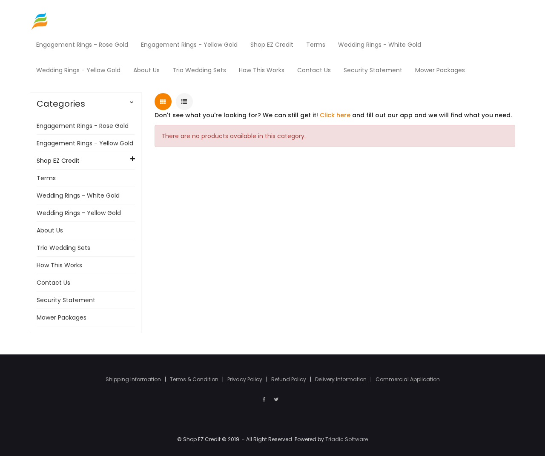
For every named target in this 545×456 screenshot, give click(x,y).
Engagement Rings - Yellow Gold (85, 143)
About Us (50, 230)
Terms (46, 178)
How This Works (59, 265)
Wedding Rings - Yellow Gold (79, 213)
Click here (335, 115)
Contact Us (53, 282)
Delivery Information (341, 379)
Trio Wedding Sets (63, 248)
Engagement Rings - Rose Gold (83, 126)
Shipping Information (134, 379)
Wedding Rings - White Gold (78, 195)
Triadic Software (346, 439)
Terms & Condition (195, 379)
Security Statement (66, 300)
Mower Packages (61, 317)
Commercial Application (408, 379)
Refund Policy (289, 379)
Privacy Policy (245, 379)
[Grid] (163, 101)
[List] (184, 101)
